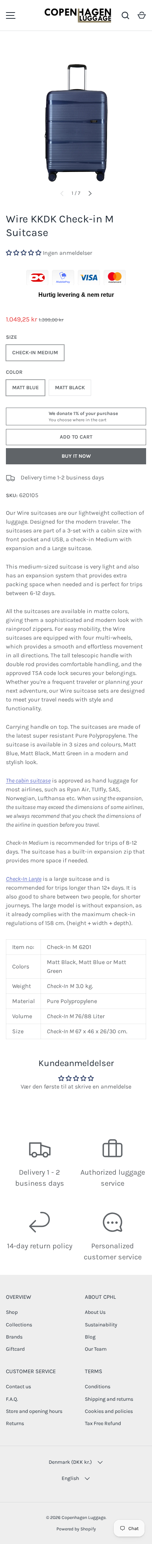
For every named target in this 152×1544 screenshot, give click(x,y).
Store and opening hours (34, 1411)
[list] (76, 113)
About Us (95, 1312)
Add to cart (76, 437)
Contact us (18, 1386)
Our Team (96, 1349)
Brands (14, 1337)
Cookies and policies (109, 1411)
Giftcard (15, 1349)
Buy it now (76, 456)
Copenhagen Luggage (84, 1517)
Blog (90, 1337)
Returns (15, 1423)
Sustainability (101, 1325)
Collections (19, 1325)
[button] (142, 15)
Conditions (97, 1386)
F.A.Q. (12, 1399)
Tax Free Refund (103, 1423)
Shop (12, 1312)
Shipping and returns (109, 1399)
